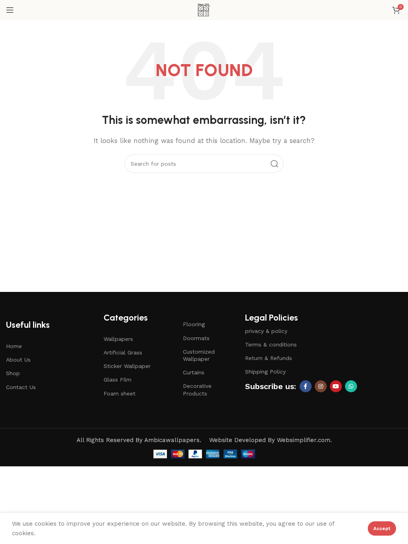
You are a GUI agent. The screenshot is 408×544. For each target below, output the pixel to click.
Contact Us (21, 387)
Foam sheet (119, 393)
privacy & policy (266, 331)
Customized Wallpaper (199, 355)
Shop (13, 373)
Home (14, 346)
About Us (18, 359)
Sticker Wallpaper (127, 366)
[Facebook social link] (306, 386)
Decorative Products (197, 389)
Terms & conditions (271, 344)
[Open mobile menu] (10, 10)
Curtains (193, 372)
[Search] (274, 164)
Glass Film (117, 379)
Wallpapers (118, 339)
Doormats (196, 338)
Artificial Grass (123, 352)
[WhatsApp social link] (351, 386)
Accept (381, 528)
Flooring (194, 324)
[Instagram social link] (321, 386)
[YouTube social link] (336, 386)
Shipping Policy (265, 371)
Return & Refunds (268, 358)
